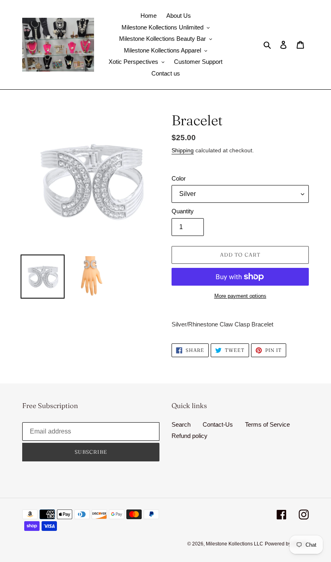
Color (179, 178)
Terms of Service (267, 424)
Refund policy (189, 435)
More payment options (240, 296)
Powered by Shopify (287, 544)
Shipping (183, 150)
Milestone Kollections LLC (234, 544)
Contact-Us (218, 424)
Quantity (183, 211)
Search (181, 424)
